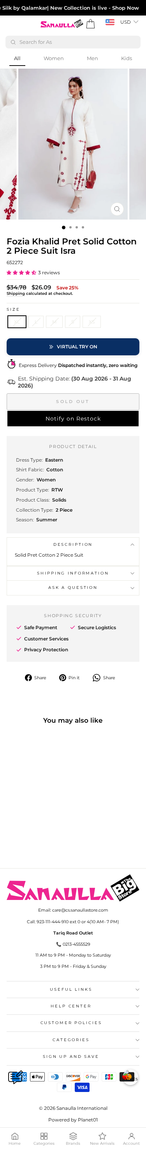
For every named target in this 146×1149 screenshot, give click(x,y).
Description (73, 544)
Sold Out (73, 401)
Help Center (71, 1006)
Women (54, 58)
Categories (71, 1040)
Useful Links (71, 989)
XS (92, 322)
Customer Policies (71, 1023)
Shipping (16, 293)
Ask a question (73, 587)
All (17, 58)
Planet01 (88, 1120)
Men (92, 58)
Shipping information (73, 573)
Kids (126, 58)
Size (13, 309)
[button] (21, 272)
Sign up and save (71, 1056)
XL (17, 322)
